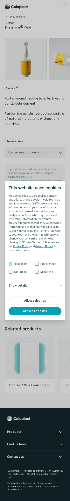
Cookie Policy (21, 246)
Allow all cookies (35, 311)
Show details (18, 285)
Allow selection (35, 300)
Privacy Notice (44, 246)
